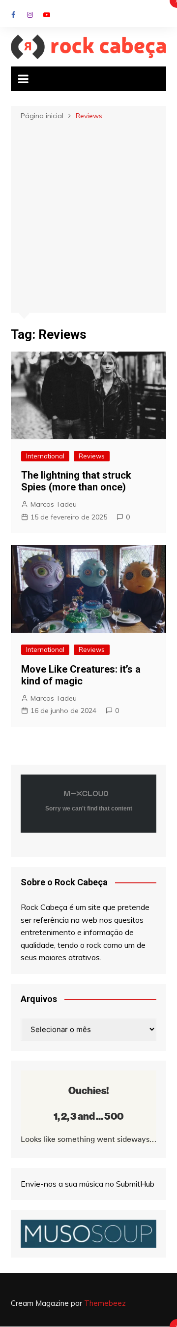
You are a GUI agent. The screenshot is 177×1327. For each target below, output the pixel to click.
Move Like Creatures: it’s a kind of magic (81, 675)
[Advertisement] (88, 215)
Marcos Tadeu (53, 504)
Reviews (92, 456)
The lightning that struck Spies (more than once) (76, 481)
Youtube (46, 14)
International (45, 456)
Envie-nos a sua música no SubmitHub (87, 1184)
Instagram (30, 14)
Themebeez (105, 1303)
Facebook (13, 14)
